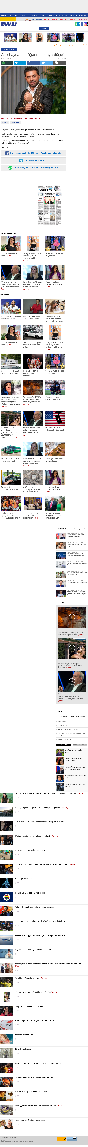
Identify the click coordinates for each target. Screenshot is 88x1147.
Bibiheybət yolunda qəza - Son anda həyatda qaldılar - (41, 808)
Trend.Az (54, 19)
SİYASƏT (23, 15)
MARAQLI (59, 15)
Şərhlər (82, 529)
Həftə (72, 529)
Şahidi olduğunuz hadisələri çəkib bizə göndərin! (35, 168)
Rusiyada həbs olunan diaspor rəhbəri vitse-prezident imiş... (40, 822)
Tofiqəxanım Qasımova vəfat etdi (29, 1006)
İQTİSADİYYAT (34, 15)
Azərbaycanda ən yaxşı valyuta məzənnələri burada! (72, 45)
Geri (1, 38)
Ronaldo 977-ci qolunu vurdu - (31, 978)
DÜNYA (51, 15)
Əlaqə (4, 19)
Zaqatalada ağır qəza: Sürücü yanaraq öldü (34, 1077)
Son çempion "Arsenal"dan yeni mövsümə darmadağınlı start (41, 921)
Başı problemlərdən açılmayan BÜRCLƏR (33, 950)
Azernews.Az (63, 19)
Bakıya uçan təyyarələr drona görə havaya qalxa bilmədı (40, 935)
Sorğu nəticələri (80, 745)
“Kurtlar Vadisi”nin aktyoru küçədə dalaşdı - (36, 836)
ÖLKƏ (15, 15)
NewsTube (83, 15)
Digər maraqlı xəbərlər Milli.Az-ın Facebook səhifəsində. (35, 153)
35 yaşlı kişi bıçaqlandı (24, 1049)
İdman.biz (73, 19)
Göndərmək (63, 745)
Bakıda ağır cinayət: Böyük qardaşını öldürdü (35, 1021)
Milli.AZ (9, 24)
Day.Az (46, 19)
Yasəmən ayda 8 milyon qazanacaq (30, 1120)
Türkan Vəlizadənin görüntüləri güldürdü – (36, 992)
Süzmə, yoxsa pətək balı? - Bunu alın (31, 1092)
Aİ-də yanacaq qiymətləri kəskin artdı (30, 850)
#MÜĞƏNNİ (15, 123)
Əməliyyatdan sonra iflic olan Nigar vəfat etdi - (39, 1106)
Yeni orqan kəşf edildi (24, 879)
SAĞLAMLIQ (69, 15)
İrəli (87, 38)
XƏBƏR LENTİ (6, 15)
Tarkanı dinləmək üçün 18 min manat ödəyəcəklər (36, 907)
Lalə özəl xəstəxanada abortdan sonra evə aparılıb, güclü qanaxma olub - (49, 793)
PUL (26, 19)
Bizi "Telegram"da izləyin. (36, 160)
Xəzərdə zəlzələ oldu (24, 1035)
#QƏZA (5, 123)
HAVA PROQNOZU (36, 19)
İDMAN (44, 15)
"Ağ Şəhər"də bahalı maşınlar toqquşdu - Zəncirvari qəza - (45, 864)
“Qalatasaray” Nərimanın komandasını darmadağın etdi (38, 1063)
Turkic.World (82, 19)
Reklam (11, 19)
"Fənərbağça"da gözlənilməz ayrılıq (30, 893)
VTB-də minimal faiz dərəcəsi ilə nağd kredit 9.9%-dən (20, 118)
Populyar (62, 529)
